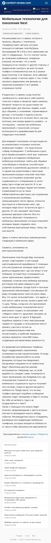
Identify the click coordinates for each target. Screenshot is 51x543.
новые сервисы (32, 33)
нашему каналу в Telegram (34, 434)
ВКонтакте (28, 437)
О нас (27, 536)
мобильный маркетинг (13, 33)
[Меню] (46, 3)
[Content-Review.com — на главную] (16, 3)
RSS (33, 536)
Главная (19, 536)
